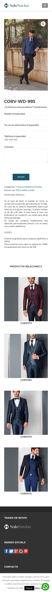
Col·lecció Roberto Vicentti (29, 186)
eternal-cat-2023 (12, 190)
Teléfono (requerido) (15, 136)
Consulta (8, 146)
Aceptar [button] (29, 588)
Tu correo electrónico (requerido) (21, 125)
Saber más (39, 588)
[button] (43, 23)
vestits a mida (27, 190)
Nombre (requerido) (14, 113)
